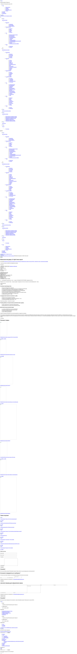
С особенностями (8, 76)
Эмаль (10, 69)
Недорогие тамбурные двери (10, 120)
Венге (10, 99)
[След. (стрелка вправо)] (1, 653)
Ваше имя (2, 553)
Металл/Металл (11, 26)
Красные (10, 102)
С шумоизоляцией (12, 92)
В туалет (10, 56)
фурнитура (4, 614)
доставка (3, 11)
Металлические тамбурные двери (11, 117)
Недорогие (11, 46)
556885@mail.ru (2, 254)
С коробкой (11, 80)
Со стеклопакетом (12, 41)
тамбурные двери (5, 613)
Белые (10, 98)
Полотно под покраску (13, 67)
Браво (10, 31)
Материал (7, 22)
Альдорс (10, 30)
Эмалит (10, 68)
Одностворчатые (12, 91)
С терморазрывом (12, 40)
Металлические (11, 90)
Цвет (6, 96)
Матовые (10, 89)
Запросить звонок (15, 627)
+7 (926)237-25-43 (3, 627)
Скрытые (10, 93)
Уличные (10, 42)
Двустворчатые (11, 35)
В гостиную (9, 261)
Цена (6, 44)
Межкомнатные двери (6, 255)
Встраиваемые (11, 85)
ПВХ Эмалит (11, 66)
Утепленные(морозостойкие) (14, 43)
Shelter (10, 29)
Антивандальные (12, 84)
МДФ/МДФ (11, 24)
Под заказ (10, 78)
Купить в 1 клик (7, 266)
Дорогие (10, 107)
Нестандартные (12, 36)
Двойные (10, 87)
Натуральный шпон (12, 64)
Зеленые (10, 100)
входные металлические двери (7, 611)
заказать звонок (9, 15)
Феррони (10, 32)
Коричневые (11, 101)
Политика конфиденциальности (5, 631)
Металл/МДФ (11, 25)
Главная (1, 255)
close (1, 648)
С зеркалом (11, 38)
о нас (3, 5)
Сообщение (2, 565)
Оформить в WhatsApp (13, 266)
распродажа (4, 13)
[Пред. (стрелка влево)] (0, 653)
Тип (6, 82)
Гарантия (7, 248)
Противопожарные (12, 37)
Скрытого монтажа (12, 81)
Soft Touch (11, 63)
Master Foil (11, 62)
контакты (3, 12)
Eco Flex (10, 61)
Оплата (7, 10)
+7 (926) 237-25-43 (3, 15)
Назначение (8, 52)
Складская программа (44, 261)
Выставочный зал (9, 9)
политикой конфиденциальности (18, 579)
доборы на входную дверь (6, 612)
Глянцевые (11, 86)
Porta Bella (11, 73)
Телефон (1, 556)
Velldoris (10, 188)
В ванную (10, 168)
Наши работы (8, 7)
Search (9, 632)
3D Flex (10, 60)
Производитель (8, 70)
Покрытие (7, 58)
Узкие (10, 95)
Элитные (10, 47)
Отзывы (7, 8)
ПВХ (10, 65)
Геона (10, 75)
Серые (10, 218)
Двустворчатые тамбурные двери (11, 116)
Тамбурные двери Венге (10, 119)
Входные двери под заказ (13, 34)
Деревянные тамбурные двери (11, 118)
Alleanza (10, 72)
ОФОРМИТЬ (2, 266)
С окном (10, 39)
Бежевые (10, 97)
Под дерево (11, 103)
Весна (10, 74)
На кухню (10, 57)
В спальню (11, 55)
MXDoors (10, 28)
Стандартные (11, 94)
